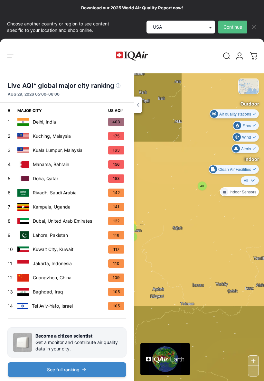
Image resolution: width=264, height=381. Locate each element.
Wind (246, 137)
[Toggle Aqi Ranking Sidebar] (138, 105)
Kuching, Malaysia (52, 136)
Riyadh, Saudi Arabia (55, 192)
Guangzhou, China (52, 277)
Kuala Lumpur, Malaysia (57, 150)
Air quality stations (235, 113)
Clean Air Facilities (234, 169)
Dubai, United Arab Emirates (62, 221)
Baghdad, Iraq (48, 291)
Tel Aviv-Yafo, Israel (52, 306)
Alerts (246, 148)
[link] (227, 56)
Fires (246, 125)
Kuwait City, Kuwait (53, 249)
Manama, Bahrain (51, 164)
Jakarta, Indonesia (52, 263)
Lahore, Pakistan (50, 235)
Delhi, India (44, 122)
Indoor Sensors (243, 191)
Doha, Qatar (45, 178)
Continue (232, 27)
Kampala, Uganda (52, 206)
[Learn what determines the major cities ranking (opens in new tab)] (118, 85)
